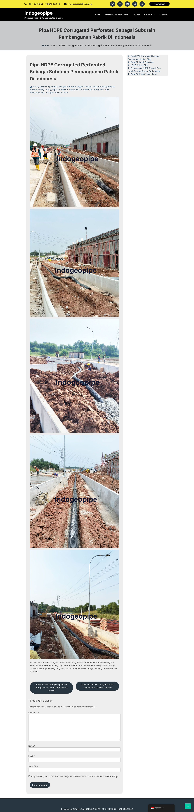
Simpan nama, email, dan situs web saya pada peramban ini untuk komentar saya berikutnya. (75, 776)
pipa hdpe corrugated (93, 89)
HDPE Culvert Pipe (139, 65)
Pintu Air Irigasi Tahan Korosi (144, 74)
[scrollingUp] (188, 806)
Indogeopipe (38, 13)
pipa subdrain (61, 92)
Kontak (164, 14)
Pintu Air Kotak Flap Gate (142, 62)
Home (97, 14)
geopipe (88, 86)
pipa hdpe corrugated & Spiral (62, 86)
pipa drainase (75, 89)
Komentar (33, 712)
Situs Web (33, 766)
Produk (148, 14)
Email (31, 756)
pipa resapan (47, 92)
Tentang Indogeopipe (116, 14)
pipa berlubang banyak (104, 86)
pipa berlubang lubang (40, 89)
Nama (31, 746)
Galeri (136, 14)
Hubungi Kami (159, 4)
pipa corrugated (60, 89)
